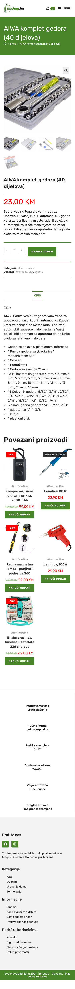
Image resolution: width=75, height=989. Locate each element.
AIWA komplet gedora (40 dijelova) (40, 43)
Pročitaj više (55, 505)
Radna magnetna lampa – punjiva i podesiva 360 (19, 568)
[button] (66, 70)
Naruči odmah (42, 251)
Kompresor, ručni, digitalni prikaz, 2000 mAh (20, 495)
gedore (39, 271)
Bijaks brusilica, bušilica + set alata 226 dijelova (19, 642)
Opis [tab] (37, 295)
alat (31, 271)
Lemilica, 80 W (55, 491)
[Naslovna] (5, 43)
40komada (21, 271)
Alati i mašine (27, 268)
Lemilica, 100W (55, 564)
